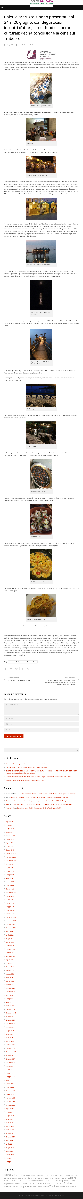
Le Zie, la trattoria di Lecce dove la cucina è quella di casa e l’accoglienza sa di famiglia (48, 794)
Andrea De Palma (23, 45)
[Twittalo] (11, 668)
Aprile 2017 (9, 1080)
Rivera (73, 1184)
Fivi (49, 1178)
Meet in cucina (52, 1181)
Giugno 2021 (10, 967)
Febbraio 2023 (10, 910)
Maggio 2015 (10, 1151)
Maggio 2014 (10, 1162)
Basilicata (31, 1175)
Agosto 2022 (10, 931)
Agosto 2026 (10, 822)
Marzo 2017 (10, 1084)
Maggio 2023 (10, 907)
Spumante (27, 1186)
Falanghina (45, 1178)
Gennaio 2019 (10, 1009)
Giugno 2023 (10, 903)
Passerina (29, 1184)
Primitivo (46, 1183)
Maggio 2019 (10, 999)
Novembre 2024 (11, 857)
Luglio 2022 (9, 935)
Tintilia (34, 1186)
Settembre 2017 (11, 1062)
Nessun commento (37, 45)
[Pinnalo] (27, 668)
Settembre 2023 (11, 892)
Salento (12, 1186)
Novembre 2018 (11, 1016)
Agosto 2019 (10, 995)
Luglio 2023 (9, 900)
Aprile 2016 (9, 1123)
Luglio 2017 (9, 1070)
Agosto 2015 (10, 1140)
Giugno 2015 (10, 1147)
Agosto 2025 (10, 843)
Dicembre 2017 (11, 1052)
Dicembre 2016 (11, 1094)
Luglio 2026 (9, 825)
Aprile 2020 (9, 977)
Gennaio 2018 (10, 1048)
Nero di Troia (20, 1183)
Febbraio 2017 (10, 1087)
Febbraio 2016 (10, 1130)
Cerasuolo (32, 1178)
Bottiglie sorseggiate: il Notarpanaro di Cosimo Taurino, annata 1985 (39, 808)
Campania (70, 1175)
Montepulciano (63, 1180)
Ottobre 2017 (10, 1059)
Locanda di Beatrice (25, 1181)
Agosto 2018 (10, 1027)
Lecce (18, 1181)
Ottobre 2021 (10, 953)
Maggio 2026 (10, 832)
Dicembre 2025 (11, 839)
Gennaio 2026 (10, 836)
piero (7, 804)
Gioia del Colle (54, 1178)
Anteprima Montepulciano (17, 662)
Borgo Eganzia (55, 1175)
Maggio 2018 (10, 1034)
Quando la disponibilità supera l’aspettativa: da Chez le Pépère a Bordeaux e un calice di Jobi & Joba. (38, 777)
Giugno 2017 (10, 1073)
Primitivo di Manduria (57, 1184)
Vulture (74, 1186)
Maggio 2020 (10, 974)
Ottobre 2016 (10, 1101)
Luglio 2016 (9, 1112)
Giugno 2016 (10, 1116)
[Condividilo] (6, 668)
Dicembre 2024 (11, 853)
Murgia (74, 1180)
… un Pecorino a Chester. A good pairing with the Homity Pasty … (27, 767)
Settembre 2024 (11, 861)
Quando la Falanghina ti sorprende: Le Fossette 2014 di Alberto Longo (43, 801)
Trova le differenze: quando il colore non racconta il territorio (26, 764)
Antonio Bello (10, 808)
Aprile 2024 (9, 878)
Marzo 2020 (10, 981)
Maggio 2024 (10, 875)
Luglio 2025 (9, 846)
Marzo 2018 (10, 1041)
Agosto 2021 (10, 960)
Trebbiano (54, 1186)
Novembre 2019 (11, 985)
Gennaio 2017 (10, 1091)
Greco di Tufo (63, 1178)
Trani (47, 1186)
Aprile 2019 (9, 1002)
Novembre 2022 (11, 921)
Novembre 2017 (11, 1055)
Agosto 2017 (10, 1066)
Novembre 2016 (11, 1098)
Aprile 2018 (9, 1038)
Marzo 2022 (10, 942)
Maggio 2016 (10, 1119)
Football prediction (12, 801)
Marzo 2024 (10, 882)
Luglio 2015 (9, 1144)
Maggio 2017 (10, 1077)
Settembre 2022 (11, 928)
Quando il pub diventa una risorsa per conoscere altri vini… (25, 780)
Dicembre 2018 (11, 1013)
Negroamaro (9, 1184)
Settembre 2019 (11, 992)
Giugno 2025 (10, 850)
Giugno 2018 (10, 1031)
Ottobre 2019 (10, 988)
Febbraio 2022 (10, 946)
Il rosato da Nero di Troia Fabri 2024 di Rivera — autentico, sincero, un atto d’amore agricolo (42, 804)
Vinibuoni (68, 1186)
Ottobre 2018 (10, 1020)
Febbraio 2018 (10, 1045)
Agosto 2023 (10, 896)
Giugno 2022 (10, 938)
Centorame (24, 1178)
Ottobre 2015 (10, 1137)
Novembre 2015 (11, 1133)
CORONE (39, 1178)
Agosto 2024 (10, 864)
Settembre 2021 (11, 956)
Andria (26, 1175)
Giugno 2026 (10, 829)
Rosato (7, 1186)
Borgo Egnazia (63, 1175)
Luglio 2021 (9, 963)
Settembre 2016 (11, 1105)
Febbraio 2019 (10, 1006)
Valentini (62, 1186)
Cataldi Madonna (16, 1178)
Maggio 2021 (10, 970)
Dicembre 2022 (11, 917)
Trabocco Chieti (32, 662)
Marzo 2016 (10, 1126)
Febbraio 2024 (10, 885)
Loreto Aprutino (36, 1181)
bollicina (38, 1175)
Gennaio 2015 (10, 1158)
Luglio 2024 (9, 868)
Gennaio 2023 (10, 914)
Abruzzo (9, 1175)
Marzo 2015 (10, 1155)
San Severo (19, 1186)
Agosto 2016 (10, 1109)
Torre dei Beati (41, 1186)
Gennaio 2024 (10, 889)
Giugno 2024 (10, 871)
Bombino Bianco (45, 1175)
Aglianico (20, 1175)
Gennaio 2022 (10, 949)
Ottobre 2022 (10, 924)
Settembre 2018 (11, 1024)
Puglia (67, 1183)
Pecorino (37, 1183)
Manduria (44, 1181)
